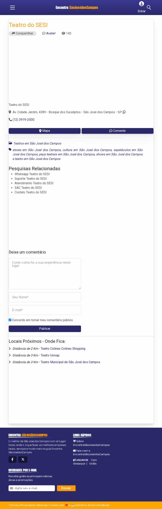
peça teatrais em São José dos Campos (66, 154)
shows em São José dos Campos (119, 154)
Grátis (92, 463)
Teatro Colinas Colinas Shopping (63, 348)
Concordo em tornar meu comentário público (42, 320)
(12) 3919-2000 (23, 120)
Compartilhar (24, 33)
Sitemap (42, 505)
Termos (13, 505)
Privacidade (27, 505)
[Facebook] (12, 459)
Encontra (77, 7)
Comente (119, 131)
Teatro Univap (50, 355)
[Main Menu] (12, 7)
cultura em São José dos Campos (87, 150)
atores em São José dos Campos (36, 150)
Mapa (46, 131)
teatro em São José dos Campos (37, 159)
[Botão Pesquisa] (150, 7)
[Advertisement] (81, 71)
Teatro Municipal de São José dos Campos (70, 362)
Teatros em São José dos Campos (37, 143)
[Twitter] (22, 459)
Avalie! (51, 33)
